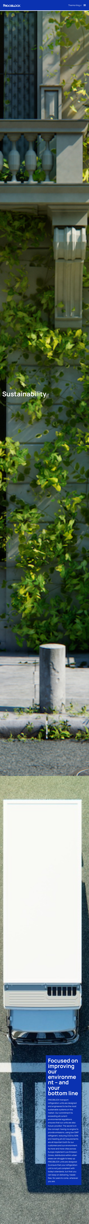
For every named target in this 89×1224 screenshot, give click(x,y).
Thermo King (74, 5)
